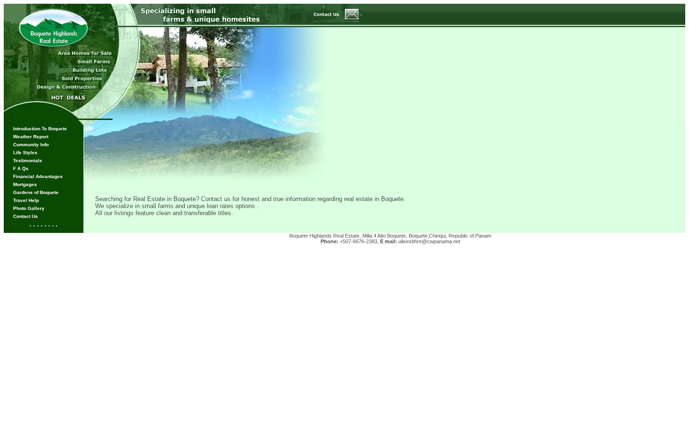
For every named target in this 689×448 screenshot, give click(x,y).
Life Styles (25, 152)
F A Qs (21, 168)
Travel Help (26, 200)
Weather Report (30, 136)
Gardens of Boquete (36, 192)
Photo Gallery (29, 208)
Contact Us (25, 216)
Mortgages (25, 184)
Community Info (31, 144)
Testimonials (27, 160)
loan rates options (232, 205)
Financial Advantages (38, 176)
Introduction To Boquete (40, 128)
